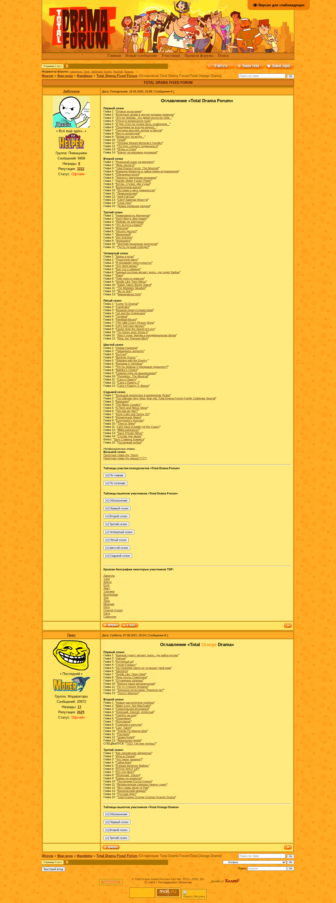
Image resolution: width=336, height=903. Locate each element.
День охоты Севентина (131, 677)
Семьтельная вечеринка (132, 708)
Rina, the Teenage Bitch (133, 338)
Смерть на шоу (126, 715)
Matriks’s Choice (126, 369)
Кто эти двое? (125, 771)
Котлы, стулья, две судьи (133, 183)
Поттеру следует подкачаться (138, 146)
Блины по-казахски (128, 778)
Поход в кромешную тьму (133, 120)
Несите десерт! (126, 231)
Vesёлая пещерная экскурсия (137, 243)
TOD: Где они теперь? (141, 743)
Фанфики (84, 76)
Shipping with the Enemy (131, 360)
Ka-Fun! (121, 354)
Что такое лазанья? (129, 759)
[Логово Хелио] (232, 881)
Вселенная (110, 594)
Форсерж (122, 228)
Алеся (107, 582)
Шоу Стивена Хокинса (129, 439)
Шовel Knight (126, 737)
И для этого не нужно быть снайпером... (143, 124)
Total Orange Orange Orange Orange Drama (146, 797)
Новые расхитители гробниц (135, 702)
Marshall (118, 71)
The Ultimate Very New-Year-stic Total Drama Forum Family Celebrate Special (165, 398)
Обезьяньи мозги (127, 174)
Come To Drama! (127, 303)
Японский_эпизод (128, 775)
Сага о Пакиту (126, 379)
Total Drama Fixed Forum (117, 76)
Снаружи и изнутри (128, 724)
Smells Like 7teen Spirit (130, 674)
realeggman (76, 71)
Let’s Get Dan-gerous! (130, 325)
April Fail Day (126, 196)
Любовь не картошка (130, 221)
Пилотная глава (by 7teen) (120, 455)
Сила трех (124, 202)
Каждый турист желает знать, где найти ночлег (147, 655)
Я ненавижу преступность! (134, 262)
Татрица (121, 316)
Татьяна (108, 591)
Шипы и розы (125, 256)
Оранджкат (123, 718)
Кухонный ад (124, 661)
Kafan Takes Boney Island (134, 284)
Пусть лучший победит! (133, 247)
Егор (106, 585)
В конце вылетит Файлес (132, 765)
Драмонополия (127, 193)
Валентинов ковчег (128, 187)
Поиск (223, 55)
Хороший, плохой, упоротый (135, 712)
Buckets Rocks (126, 357)
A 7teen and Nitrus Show (131, 407)
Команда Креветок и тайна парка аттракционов (147, 171)
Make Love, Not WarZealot (133, 705)
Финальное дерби (129, 740)
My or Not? (125, 291)
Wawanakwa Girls (129, 294)
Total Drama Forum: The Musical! (137, 168)
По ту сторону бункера (132, 686)
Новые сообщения (141, 55)
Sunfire (108, 71)
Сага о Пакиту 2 (128, 382)
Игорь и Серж (127, 149)
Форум (47, 76)
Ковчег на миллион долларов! (137, 152)
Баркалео (122, 401)
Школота (122, 671)
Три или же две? (127, 410)
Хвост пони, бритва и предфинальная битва (146, 335)
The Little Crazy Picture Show (135, 322)
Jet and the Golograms (130, 313)
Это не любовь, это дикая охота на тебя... (144, 117)
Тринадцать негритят (130, 351)
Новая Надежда (126, 347)
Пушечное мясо (127, 259)
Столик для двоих (129, 436)
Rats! (119, 275)
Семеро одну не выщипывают (136, 373)
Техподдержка (167, 882)
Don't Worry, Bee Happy (131, 218)
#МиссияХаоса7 (128, 429)
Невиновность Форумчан (133, 215)
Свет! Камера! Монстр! (133, 199)
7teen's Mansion (128, 693)
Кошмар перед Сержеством (134, 310)
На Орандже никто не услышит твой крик (143, 667)
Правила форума (199, 55)
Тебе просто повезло (130, 278)
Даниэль (129, 71)
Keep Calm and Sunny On (132, 414)
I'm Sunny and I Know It (133, 332)
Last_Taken (123, 727)
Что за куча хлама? (129, 224)
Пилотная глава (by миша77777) (125, 458)
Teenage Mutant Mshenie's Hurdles (139, 143)
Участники (170, 55)
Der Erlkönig (124, 237)
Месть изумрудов (128, 133)
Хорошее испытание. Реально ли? (140, 690)
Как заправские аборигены (133, 753)
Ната (106, 613)
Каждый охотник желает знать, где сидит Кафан (148, 272)
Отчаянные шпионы (129, 680)
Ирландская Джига (128, 417)
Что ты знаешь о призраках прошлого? (142, 366)
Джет (106, 588)
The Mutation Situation (131, 288)
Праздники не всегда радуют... (136, 127)
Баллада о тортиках (129, 363)
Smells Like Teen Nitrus (131, 281)
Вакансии (185, 882)
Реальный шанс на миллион (135, 161)
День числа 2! (125, 165)
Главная (114, 55)
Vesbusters (123, 240)
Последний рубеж (129, 442)
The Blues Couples (128, 404)
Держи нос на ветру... (130, 136)
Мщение (108, 604)
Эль (106, 597)
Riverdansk (123, 721)
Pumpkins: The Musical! (133, 376)
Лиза (106, 600)
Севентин (109, 616)
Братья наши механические (136, 683)
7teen (87, 71)
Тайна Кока (123, 762)
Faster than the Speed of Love (135, 329)
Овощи (120, 658)
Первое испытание (128, 111)
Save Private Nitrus (130, 433)
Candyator (122, 306)
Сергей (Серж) (113, 610)
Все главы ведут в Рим (133, 787)
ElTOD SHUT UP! (127, 768)
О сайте (150, 882)
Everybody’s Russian (129, 420)
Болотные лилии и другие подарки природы (145, 114)
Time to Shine (126, 423)
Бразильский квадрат (132, 790)
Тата (106, 578)
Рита (106, 607)
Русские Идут (127, 794)
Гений (121, 139)
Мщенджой (123, 234)
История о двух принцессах (136, 190)
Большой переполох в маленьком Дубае (143, 395)
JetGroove (97, 71)
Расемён (123, 734)
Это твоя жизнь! (126, 265)
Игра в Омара (125, 756)
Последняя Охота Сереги (135, 781)
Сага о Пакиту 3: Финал (133, 385)
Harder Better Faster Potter (133, 180)
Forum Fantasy (126, 664)
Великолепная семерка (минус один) (142, 784)
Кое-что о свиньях (128, 269)
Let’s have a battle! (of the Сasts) (138, 426)
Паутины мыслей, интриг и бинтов (139, 130)
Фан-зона (65, 76)
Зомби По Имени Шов (132, 730)
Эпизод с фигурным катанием (136, 177)
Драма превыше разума (134, 206)
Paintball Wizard (126, 319)
